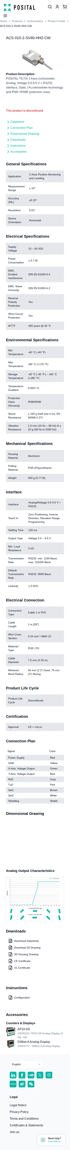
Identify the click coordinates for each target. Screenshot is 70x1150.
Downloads (18, 139)
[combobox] (26, 1064)
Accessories (18, 151)
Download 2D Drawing (27, 947)
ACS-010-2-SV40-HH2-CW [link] (16, 25)
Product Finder (56, 21)
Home (3, 21)
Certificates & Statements (26, 1125)
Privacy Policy (19, 1111)
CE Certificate (22, 961)
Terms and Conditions (24, 1118)
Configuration (22, 997)
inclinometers (35, 21)
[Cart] (65, 6)
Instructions (18, 145)
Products (17, 21)
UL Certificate (22, 967)
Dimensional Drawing (24, 133)
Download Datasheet (26, 940)
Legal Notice (18, 1105)
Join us (14, 1132)
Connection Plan (21, 127)
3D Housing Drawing (26, 954)
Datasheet (17, 121)
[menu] (3, 14)
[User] (50, 6)
